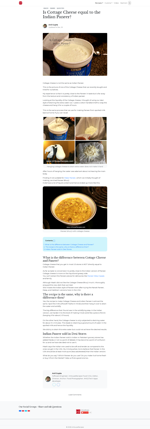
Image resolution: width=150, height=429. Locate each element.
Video (116, 3)
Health (46, 8)
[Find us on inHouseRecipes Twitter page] (26, 411)
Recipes (98, 3)
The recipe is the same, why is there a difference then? (66, 247)
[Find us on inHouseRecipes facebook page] (20, 411)
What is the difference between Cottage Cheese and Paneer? (69, 245)
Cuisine (108, 3)
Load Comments (74, 395)
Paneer (52, 8)
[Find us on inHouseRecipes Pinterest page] (29, 411)
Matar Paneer (70, 178)
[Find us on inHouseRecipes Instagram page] (23, 411)
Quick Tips (60, 8)
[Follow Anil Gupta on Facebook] (58, 384)
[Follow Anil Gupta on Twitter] (54, 384)
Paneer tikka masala (96, 276)
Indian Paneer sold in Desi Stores (58, 249)
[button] (54, 241)
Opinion (123, 3)
